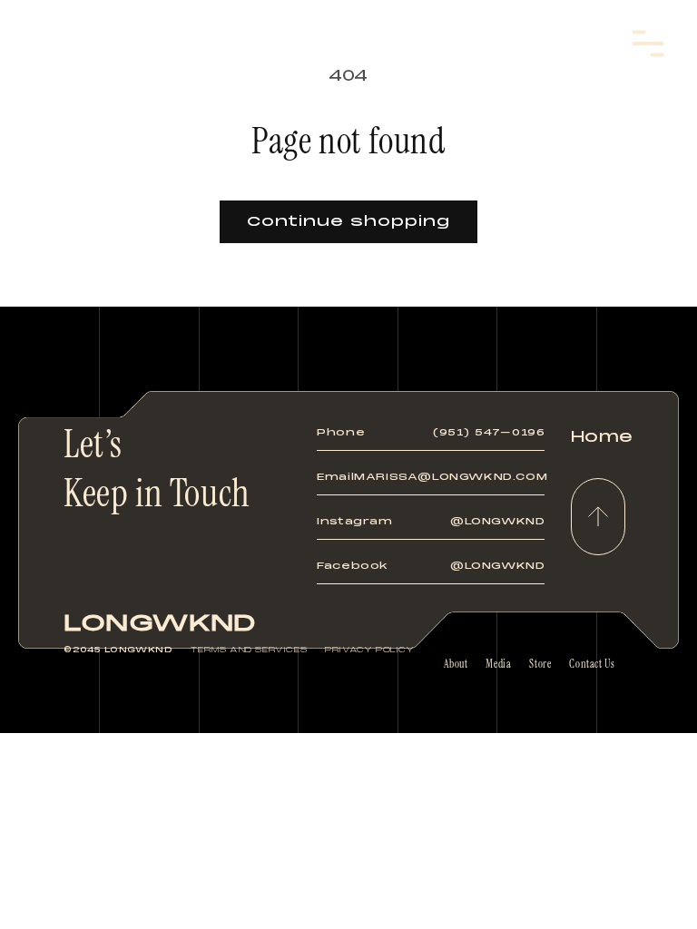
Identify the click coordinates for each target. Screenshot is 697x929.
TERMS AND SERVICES (249, 649)
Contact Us (591, 664)
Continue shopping (348, 221)
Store (540, 664)
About (455, 664)
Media (498, 664)
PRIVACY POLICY (369, 649)
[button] (648, 44)
